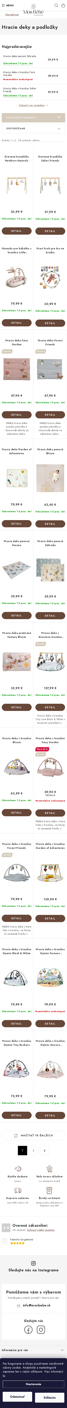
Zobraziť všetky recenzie (40, 1230)
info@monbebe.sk (37, 1305)
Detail (16, 231)
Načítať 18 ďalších (36, 1135)
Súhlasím (50, 1398)
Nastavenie (33, 1384)
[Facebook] (28, 1330)
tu (4, 1375)
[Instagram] (41, 1330)
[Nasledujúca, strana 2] (33, 1150)
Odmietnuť (17, 1397)
